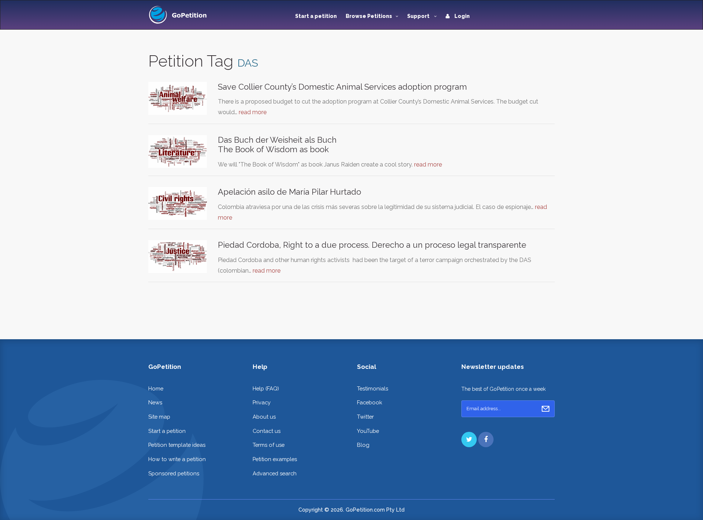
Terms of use (268, 445)
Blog (363, 445)
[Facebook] (486, 439)
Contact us (266, 431)
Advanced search (275, 473)
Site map (159, 417)
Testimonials (372, 388)
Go (546, 409)
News (155, 402)
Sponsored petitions (173, 473)
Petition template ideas (176, 445)
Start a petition (316, 16)
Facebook (369, 402)
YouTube (368, 431)
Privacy (262, 402)
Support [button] (419, 16)
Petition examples (275, 459)
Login (461, 16)
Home (155, 388)
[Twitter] (469, 439)
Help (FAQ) (266, 388)
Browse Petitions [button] (369, 16)
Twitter (365, 417)
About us (264, 417)
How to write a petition (177, 459)
